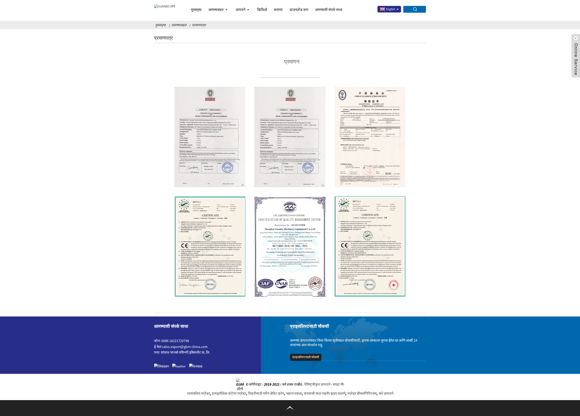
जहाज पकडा (294, 393)
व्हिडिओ (262, 9)
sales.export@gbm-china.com (185, 346)
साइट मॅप (338, 384)
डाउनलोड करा (299, 9)
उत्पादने (240, 9)
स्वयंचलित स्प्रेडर (198, 393)
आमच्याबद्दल (178, 25)
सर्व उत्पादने (386, 393)
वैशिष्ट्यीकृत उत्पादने (317, 384)
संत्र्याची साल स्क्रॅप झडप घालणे (325, 393)
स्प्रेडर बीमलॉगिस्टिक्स (362, 393)
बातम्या (278, 9)
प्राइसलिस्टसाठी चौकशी (305, 357)
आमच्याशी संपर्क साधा (328, 9)
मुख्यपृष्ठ (196, 9)
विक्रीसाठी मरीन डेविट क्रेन (266, 393)
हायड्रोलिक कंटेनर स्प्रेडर (229, 393)
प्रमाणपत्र (199, 25)
